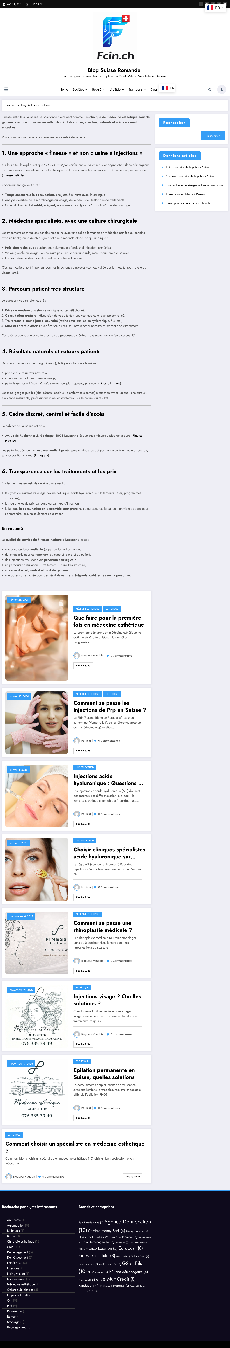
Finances (13, 1268)
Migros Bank (85, 1280)
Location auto (16, 1279)
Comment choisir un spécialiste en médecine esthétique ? (74, 1147)
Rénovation (14, 1311)
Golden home (88, 1264)
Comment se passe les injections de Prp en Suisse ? (109, 706)
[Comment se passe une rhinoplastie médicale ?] (36, 942)
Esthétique (112, 608)
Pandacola (89, 1285)
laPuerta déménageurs (128, 1271)
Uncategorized (85, 767)
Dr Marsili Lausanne (138, 1242)
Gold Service (110, 1264)
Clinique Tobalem (123, 1237)
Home (64, 89)
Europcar (131, 1248)
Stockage (13, 1322)
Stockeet (93, 1291)
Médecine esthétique (87, 608)
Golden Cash (140, 1256)
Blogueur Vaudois (92, 655)
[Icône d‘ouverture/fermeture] (6, 90)
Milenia (99, 1279)
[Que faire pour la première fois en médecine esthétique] (36, 637)
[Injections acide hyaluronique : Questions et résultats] (36, 796)
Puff (9, 1306)
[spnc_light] (221, 89)
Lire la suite (83, 665)
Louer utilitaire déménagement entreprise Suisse (194, 185)
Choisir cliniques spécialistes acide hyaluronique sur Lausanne (109, 853)
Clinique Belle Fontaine (94, 1237)
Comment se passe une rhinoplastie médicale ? (102, 926)
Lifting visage (16, 1273)
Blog (154, 89)
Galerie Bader (123, 1256)
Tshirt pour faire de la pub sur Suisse (187, 167)
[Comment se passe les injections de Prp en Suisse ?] (36, 722)
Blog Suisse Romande (114, 70)
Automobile (15, 1225)
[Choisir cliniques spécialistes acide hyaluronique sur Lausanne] (36, 869)
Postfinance (106, 1286)
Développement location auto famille (188, 203)
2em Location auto (91, 1223)
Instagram (41, 455)
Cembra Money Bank (106, 1230)
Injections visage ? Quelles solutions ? (107, 1000)
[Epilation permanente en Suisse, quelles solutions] (36, 1090)
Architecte (14, 1220)
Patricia (86, 740)
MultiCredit (121, 1279)
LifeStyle (115, 89)
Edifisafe (83, 1249)
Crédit (11, 1247)
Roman (11, 1316)
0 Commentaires (121, 656)
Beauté (96, 89)
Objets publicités (18, 1295)
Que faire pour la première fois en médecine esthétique (108, 621)
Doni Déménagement (97, 1242)
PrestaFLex (121, 1286)
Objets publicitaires (20, 1289)
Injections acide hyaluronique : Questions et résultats (108, 780)
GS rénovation (98, 1272)
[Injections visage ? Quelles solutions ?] (36, 1016)
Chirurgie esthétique (20, 1241)
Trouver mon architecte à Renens (185, 194)
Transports (135, 89)
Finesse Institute (13, 175)
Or (9, 1300)
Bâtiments (13, 1230)
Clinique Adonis (137, 1231)
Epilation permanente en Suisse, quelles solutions (104, 1073)
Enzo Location (103, 1248)
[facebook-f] (201, 4)
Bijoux (11, 1236)
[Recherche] (210, 89)
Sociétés (78, 89)
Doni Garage (121, 1242)
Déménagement (17, 1252)
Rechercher (174, 122)
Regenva (134, 1286)
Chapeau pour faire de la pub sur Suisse (190, 176)
